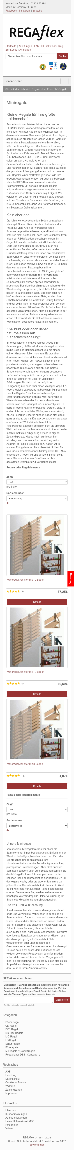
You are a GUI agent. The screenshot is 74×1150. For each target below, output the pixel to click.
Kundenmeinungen (16, 1114)
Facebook (11, 10)
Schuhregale (12, 1043)
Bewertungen (37, 1144)
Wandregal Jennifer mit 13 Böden (25, 671)
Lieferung (10, 1075)
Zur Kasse (11, 49)
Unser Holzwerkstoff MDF (19, 1121)
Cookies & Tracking (16, 1082)
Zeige (9, 476)
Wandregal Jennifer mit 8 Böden (24, 764)
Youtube (37, 10)
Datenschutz (12, 1078)
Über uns (10, 1110)
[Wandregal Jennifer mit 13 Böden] (37, 637)
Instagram (25, 10)
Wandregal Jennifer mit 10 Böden (25, 579)
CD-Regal (11, 1025)
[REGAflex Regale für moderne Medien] (37, 31)
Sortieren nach (15, 493)
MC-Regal (11, 1036)
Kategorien (14, 81)
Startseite (11, 46)
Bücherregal (12, 1022)
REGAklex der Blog (52, 46)
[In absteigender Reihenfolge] (7, 503)
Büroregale (11, 1047)
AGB (8, 1071)
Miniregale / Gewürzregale (20, 1051)
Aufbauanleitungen (16, 1117)
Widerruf (10, 1086)
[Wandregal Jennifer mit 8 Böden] (37, 729)
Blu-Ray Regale (14, 1033)
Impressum (11, 1093)
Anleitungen (25, 46)
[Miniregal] (37, 545)
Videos (9, 1128)
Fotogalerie (11, 1125)
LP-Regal (10, 1040)
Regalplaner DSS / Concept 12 (22, 1054)
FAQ (36, 46)
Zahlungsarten (13, 1089)
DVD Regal (11, 1029)
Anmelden (25, 49)
